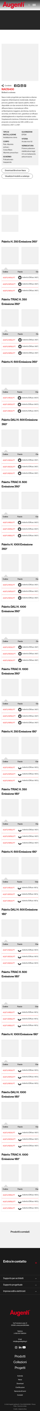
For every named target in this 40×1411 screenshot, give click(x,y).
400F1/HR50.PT (9, 522)
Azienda (20, 1376)
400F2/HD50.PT (9, 647)
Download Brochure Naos (15, 170)
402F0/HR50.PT (9, 830)
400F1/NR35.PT (9, 411)
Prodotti (20, 1356)
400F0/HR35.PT (9, 277)
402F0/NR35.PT (9, 781)
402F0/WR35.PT (9, 774)
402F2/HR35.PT (9, 1070)
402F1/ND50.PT (9, 963)
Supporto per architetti (20, 1278)
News (20, 1380)
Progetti (20, 1368)
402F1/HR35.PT (9, 888)
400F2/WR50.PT (9, 716)
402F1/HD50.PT (9, 950)
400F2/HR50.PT (9, 709)
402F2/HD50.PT (9, 1133)
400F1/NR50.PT (9, 536)
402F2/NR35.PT (9, 1083)
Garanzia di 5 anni (20, 1391)
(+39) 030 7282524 (20, 1333)
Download (20, 1383)
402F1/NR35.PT (9, 901)
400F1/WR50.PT (9, 529)
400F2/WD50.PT (9, 654)
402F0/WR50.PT (9, 836)
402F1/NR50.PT (9, 1025)
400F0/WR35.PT (9, 284)
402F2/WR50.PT (9, 1201)
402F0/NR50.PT (9, 843)
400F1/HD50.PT (9, 460)
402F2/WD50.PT (9, 1139)
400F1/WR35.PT (9, 404)
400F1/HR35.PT (9, 398)
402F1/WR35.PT (9, 894)
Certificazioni (20, 1387)
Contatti (20, 1395)
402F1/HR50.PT (9, 1012)
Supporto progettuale (20, 1284)
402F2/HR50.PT (9, 1195)
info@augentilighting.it (20, 1341)
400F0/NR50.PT (9, 353)
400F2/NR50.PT (9, 723)
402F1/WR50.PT (9, 1019)
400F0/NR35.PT (9, 291)
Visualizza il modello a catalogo (17, 176)
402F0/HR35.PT (9, 767)
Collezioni (20, 1362)
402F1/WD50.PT (9, 956)
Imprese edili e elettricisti (20, 1291)
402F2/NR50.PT (9, 1208)
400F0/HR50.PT (9, 340)
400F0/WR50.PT (9, 346)
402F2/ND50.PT (9, 1146)
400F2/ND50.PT (9, 660)
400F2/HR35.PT (9, 585)
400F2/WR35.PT (9, 591)
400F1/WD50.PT (9, 467)
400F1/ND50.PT (9, 473)
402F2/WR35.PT (9, 1077)
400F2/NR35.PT (9, 598)
